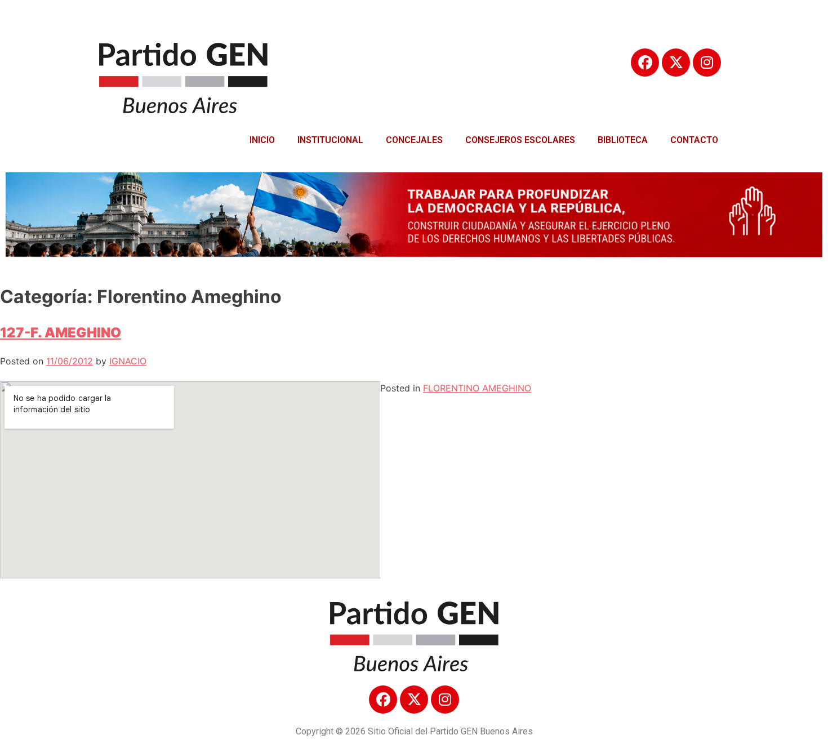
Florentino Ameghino (477, 388)
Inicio (262, 140)
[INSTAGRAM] (707, 62)
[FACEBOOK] (645, 62)
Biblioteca (623, 140)
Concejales (414, 140)
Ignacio (127, 361)
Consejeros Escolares (520, 140)
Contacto (694, 140)
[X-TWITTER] (676, 62)
